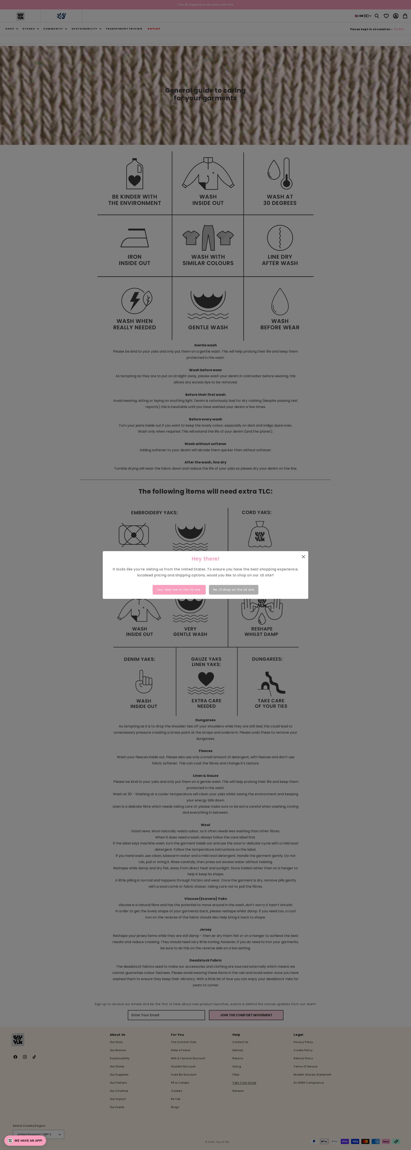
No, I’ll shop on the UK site (233, 590)
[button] (25, 1140)
